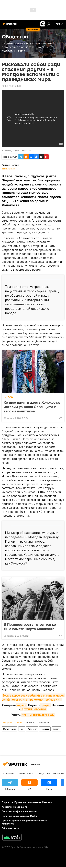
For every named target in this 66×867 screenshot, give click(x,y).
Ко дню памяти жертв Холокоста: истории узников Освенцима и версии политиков (32, 406)
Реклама (47, 802)
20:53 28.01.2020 (11, 86)
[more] (60, 417)
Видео (8, 397)
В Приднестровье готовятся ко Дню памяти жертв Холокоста (30, 626)
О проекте (7, 802)
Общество (8, 722)
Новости (30, 722)
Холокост (32, 729)
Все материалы (8, 169)
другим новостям (33, 709)
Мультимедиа (9, 729)
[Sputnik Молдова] (10, 25)
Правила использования (27, 802)
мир (22, 729)
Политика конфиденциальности (19, 811)
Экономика (25, 773)
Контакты (7, 806)
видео (21, 705)
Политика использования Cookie (20, 815)
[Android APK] (12, 838)
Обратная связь (10, 828)
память (56, 729)
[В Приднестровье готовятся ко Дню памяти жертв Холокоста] (33, 598)
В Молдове (43, 722)
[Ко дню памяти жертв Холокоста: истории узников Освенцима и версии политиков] (33, 371)
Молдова (45, 729)
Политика (8, 773)
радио (45, 705)
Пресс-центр (20, 806)
